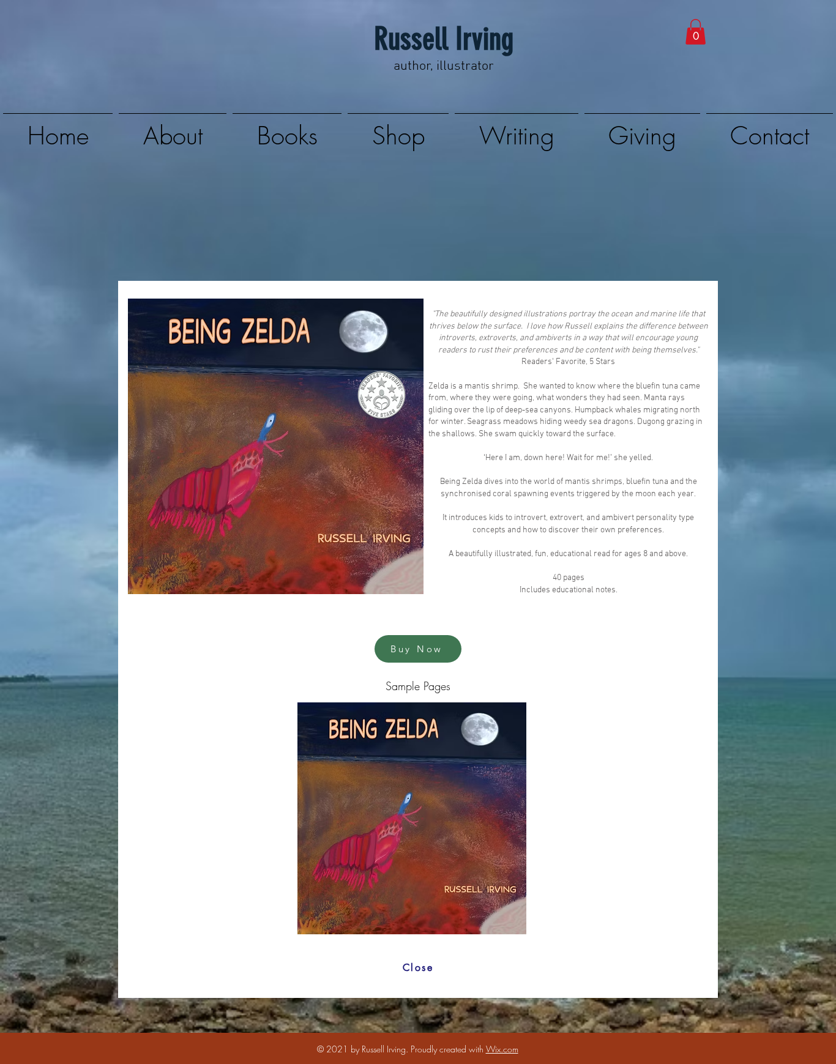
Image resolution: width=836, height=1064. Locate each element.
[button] (695, 32)
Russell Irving (443, 39)
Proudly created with (448, 1049)
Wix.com (502, 1049)
